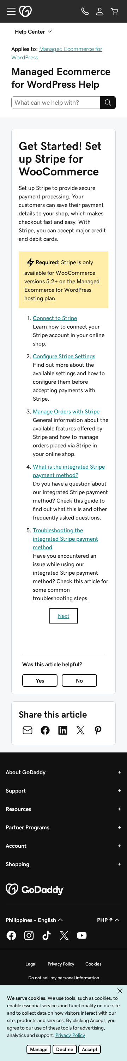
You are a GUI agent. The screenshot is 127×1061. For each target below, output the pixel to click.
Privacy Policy (61, 964)
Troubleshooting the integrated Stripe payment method (65, 538)
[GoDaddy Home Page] (35, 889)
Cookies (93, 964)
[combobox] (55, 102)
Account (16, 845)
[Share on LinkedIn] (63, 730)
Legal (30, 964)
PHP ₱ (105, 920)
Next (63, 616)
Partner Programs (27, 827)
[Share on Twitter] (80, 730)
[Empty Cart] (115, 11)
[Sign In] (100, 11)
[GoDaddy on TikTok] (46, 939)
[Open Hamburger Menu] (8, 11)
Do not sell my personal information (63, 977)
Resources (18, 809)
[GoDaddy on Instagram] (29, 939)
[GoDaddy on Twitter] (64, 939)
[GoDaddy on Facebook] (11, 939)
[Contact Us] (85, 11)
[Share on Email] (27, 730)
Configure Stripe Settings (64, 356)
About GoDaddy (26, 772)
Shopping (17, 864)
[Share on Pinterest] (98, 730)
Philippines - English (31, 920)
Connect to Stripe (55, 318)
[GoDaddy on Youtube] (81, 939)
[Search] (108, 102)
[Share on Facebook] (45, 730)
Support (16, 790)
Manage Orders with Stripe (66, 411)
